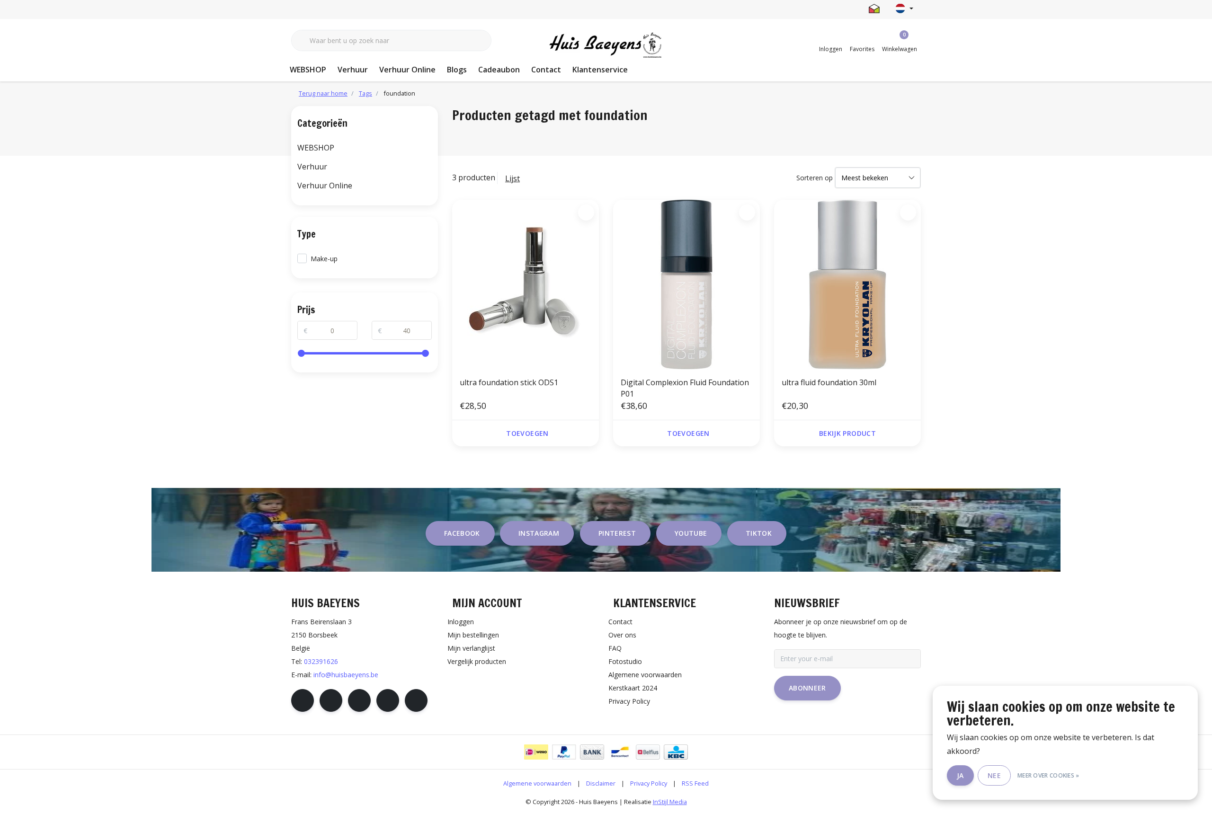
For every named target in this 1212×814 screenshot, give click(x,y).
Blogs (457, 69)
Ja (960, 775)
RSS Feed (695, 783)
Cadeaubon (499, 69)
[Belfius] (648, 752)
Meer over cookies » (1048, 775)
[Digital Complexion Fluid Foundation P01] (686, 284)
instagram (538, 533)
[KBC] (676, 752)
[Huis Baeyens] (606, 45)
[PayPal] (564, 752)
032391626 (321, 661)
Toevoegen (527, 433)
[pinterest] (359, 700)
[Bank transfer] (592, 752)
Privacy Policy (648, 783)
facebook (462, 533)
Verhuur (353, 69)
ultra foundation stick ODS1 (509, 382)
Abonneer (807, 687)
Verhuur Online (407, 69)
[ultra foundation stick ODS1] (525, 284)
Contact (546, 69)
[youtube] (387, 700)
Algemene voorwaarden (537, 783)
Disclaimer (600, 783)
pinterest (617, 533)
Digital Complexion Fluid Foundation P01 (685, 388)
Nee (994, 775)
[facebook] (302, 700)
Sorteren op (814, 177)
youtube (691, 533)
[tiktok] (416, 700)
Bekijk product (847, 433)
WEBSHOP (308, 69)
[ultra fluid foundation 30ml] (847, 284)
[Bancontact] (620, 752)
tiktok (759, 533)
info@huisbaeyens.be (345, 674)
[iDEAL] (536, 752)
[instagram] (331, 700)
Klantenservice (600, 69)
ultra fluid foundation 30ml (829, 382)
